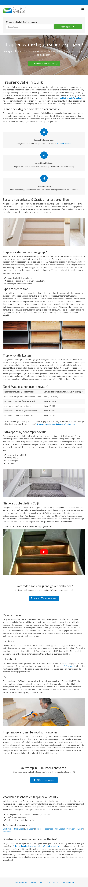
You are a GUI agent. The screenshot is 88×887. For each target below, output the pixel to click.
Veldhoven (7, 831)
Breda (21, 828)
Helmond (39, 828)
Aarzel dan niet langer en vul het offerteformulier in (37, 846)
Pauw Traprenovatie (21, 882)
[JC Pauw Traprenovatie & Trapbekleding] (14, 9)
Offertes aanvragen (45, 780)
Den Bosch (29, 828)
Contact (56, 882)
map (35, 882)
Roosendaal (48, 828)
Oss (56, 828)
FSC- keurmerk (69, 666)
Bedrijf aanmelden (67, 882)
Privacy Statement (45, 882)
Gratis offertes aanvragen (45, 598)
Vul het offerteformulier (70, 98)
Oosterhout (63, 828)
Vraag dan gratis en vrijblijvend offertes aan (56, 424)
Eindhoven (7, 828)
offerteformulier (64, 143)
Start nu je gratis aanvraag (46, 63)
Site (31, 882)
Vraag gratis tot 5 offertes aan (21, 22)
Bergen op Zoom (76, 828)
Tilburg (15, 828)
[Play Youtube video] (44, 552)
